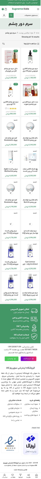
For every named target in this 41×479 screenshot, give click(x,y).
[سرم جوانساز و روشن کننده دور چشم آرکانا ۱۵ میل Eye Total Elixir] (11, 281)
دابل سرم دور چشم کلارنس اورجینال (11, 70)
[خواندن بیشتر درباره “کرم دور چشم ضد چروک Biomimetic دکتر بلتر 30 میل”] (11, 131)
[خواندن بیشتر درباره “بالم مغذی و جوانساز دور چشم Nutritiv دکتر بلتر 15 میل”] (30, 193)
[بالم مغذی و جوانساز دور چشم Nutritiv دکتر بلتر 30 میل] (30, 126)
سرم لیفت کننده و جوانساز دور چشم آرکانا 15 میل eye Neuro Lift (30, 234)
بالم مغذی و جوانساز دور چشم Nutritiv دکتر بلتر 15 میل (30, 202)
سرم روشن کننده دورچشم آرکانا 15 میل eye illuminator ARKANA (10, 234)
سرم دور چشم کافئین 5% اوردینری (10, 103)
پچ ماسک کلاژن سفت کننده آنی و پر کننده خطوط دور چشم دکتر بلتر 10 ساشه (30, 172)
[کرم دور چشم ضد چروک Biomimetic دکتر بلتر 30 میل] (11, 126)
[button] (30, 62)
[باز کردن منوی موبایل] (38, 9)
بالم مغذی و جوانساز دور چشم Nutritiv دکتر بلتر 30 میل (30, 140)
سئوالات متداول (13, 404)
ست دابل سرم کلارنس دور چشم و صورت (30, 103)
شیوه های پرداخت (31, 415)
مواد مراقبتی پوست (26, 33)
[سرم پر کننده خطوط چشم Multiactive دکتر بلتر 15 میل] (11, 157)
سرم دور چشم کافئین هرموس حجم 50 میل (30, 70)
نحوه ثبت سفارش (31, 404)
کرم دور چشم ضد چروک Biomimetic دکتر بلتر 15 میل (10, 202)
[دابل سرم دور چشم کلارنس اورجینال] (11, 57)
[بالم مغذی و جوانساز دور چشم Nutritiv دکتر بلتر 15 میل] (30, 188)
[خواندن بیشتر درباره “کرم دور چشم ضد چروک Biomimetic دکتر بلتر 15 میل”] (11, 193)
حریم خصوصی (14, 412)
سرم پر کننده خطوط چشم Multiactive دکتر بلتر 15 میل (11, 171)
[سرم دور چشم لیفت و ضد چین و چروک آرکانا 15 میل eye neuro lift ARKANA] (30, 281)
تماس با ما (15, 420)
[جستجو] (11, 15)
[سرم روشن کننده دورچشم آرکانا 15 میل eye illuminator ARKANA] (11, 219)
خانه (37, 33)
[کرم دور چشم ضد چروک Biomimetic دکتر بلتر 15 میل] (11, 188)
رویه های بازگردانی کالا (11, 416)
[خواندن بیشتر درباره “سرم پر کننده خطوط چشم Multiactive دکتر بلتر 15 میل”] (11, 162)
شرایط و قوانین (13, 408)
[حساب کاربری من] (4, 15)
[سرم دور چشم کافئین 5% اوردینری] (11, 90)
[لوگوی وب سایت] (20, 9)
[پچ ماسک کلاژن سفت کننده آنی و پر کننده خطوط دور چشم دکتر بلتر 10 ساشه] (30, 157)
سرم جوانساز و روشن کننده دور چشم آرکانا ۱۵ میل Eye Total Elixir (11, 296)
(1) (6, 108)
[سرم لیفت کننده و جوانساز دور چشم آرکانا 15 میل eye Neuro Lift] (30, 219)
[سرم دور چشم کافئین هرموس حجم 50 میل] (30, 57)
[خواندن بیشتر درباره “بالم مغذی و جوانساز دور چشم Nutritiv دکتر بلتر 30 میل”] (30, 131)
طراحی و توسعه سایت (20, 470)
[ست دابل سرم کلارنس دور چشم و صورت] (30, 90)
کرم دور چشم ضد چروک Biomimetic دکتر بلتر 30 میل (10, 140)
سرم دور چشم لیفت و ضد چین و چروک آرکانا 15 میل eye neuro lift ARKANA (30, 296)
